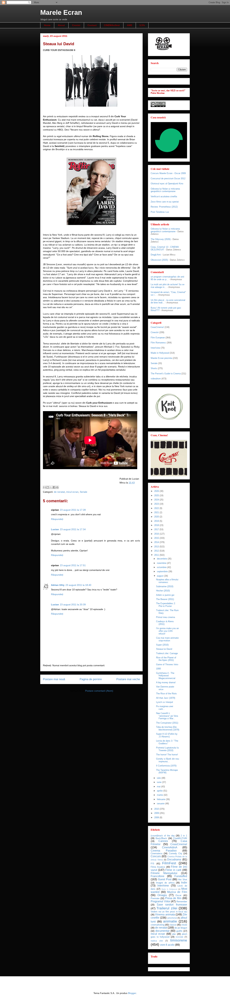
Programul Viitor (160, 901)
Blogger (132, 993)
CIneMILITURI (180, 838)
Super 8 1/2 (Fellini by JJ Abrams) (166, 735)
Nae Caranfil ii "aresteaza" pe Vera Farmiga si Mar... (167, 716)
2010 (157, 809)
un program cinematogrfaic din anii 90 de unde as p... (167, 278)
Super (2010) (162, 645)
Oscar (178, 895)
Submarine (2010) (164, 586)
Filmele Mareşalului (164, 873)
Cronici (76, 25)
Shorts (154, 368)
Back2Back (161, 838)
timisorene (178, 940)
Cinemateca (156, 853)
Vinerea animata (165, 914)
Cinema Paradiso (164, 850)
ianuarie (161, 803)
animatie (170, 921)
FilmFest (169, 863)
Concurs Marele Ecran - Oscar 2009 (168, 173)
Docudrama (174, 859)
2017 (157, 529)
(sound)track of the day (163, 835)
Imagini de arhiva (165, 882)
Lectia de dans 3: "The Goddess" (167, 742)
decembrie (162, 558)
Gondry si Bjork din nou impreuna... (167, 760)
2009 (157, 813)
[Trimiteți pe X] (51, 487)
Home (47, 25)
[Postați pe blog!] (47, 487)
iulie (159, 778)
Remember (181, 901)
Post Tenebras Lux (160, 212)
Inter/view (155, 348)
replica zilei (157, 941)
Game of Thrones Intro (167, 664)
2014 (157, 542)
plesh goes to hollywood (169, 935)
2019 (157, 521)
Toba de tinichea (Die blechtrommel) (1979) (167, 728)
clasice (172, 924)
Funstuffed (180, 876)
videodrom (156, 378)
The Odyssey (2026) (161, 239)
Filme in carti (173, 870)
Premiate (155, 898)
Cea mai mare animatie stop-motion (167, 639)
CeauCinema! (157, 327)
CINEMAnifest (112, 25)
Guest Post (164, 879)
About (61, 25)
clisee (184, 924)
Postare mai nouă (54, 679)
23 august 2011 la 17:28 (73, 509)
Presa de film (173, 898)
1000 (158, 668)
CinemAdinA (169, 847)
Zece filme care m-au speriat (165, 201)
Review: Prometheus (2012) (164, 206)
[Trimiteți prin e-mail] (44, 487)
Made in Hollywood (160, 353)
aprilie (160, 790)
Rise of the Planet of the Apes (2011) (166, 659)
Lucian (55, 529)
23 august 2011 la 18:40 (78, 585)
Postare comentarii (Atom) (99, 690)
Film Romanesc (158, 342)
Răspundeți (57, 519)
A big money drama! (166, 682)
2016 (157, 534)
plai (174, 934)
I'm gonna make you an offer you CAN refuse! (167, 631)
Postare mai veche (128, 679)
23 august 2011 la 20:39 (73, 604)
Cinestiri (155, 332)
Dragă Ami (156, 254)
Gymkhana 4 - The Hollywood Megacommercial (165, 676)
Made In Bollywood (169, 889)
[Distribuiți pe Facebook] (54, 487)
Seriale (83, 491)
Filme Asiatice (158, 867)
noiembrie (162, 563)
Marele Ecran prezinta (161, 358)
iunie (159, 782)
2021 (157, 512)
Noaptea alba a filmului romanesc (167, 580)
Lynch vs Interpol (164, 702)
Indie (184, 882)
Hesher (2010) (163, 590)
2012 (157, 551)
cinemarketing (157, 924)
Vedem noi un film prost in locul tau (169, 911)
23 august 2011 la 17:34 (73, 529)
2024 (157, 499)
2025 (157, 495)
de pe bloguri (181, 928)
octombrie (162, 567)
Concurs (156, 856)
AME (129, 25)
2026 (157, 491)
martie (160, 795)
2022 (157, 508)
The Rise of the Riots (166, 693)
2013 (157, 546)
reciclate (179, 937)
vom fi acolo (167, 944)
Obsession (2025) (159, 260)
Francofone (157, 876)
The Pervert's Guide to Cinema (166, 373)
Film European (158, 337)
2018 (157, 525)
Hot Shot (182, 879)
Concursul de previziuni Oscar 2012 (168, 178)
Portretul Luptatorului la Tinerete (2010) (167, 749)
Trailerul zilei (166, 908)
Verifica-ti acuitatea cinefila (164, 196)
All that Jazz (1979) (165, 698)
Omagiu (162, 895)
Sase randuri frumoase (172, 904)
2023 (157, 504)
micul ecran (72, 491)
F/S (152, 863)
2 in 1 (184, 835)
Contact (92, 25)
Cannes (163, 841)
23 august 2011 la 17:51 (73, 565)
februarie (161, 799)
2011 (157, 555)
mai (159, 786)
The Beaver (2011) (165, 599)
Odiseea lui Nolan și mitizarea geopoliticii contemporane (165, 190)
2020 (157, 516)
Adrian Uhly (57, 585)
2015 (157, 538)
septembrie (162, 571)
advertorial (172, 918)
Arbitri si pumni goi (165, 595)
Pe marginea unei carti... (164, 707)
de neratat (59, 491)
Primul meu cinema (165, 617)
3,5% (142, 25)
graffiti (179, 931)
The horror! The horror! (167, 754)
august (160, 576)
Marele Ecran (61, 12)
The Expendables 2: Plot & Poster (166, 604)
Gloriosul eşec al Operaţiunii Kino (167, 183)
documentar (162, 930)
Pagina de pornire (91, 679)
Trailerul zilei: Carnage (167, 653)
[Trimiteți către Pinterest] (57, 487)
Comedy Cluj (175, 853)
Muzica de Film (177, 892)
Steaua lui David (164, 649)
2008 (157, 817)
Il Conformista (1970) (166, 765)
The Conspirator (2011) (167, 723)
